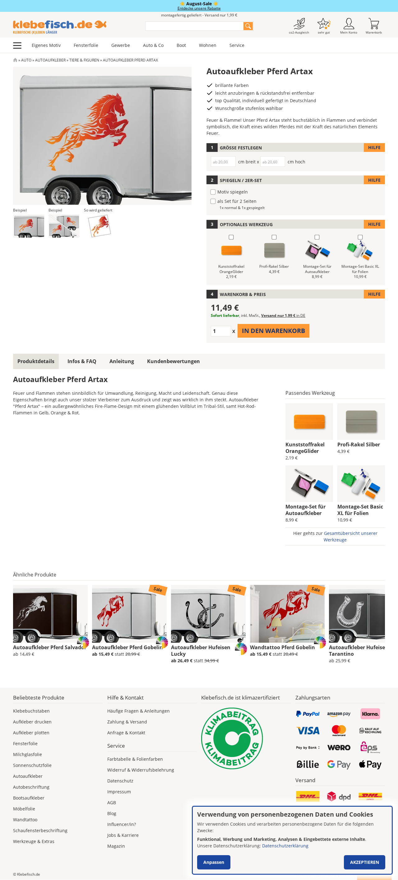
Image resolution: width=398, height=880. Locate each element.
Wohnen (207, 45)
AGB (111, 802)
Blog (111, 813)
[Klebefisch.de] (75, 27)
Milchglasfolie (27, 754)
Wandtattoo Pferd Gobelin (282, 647)
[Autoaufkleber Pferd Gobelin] (129, 614)
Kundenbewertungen (173, 361)
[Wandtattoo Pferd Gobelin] (287, 614)
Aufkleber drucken (32, 722)
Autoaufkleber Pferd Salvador (49, 647)
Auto (26, 60)
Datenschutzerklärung (285, 846)
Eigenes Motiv (46, 45)
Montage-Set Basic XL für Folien (360, 510)
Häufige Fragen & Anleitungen (138, 711)
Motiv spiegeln (232, 192)
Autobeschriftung (31, 787)
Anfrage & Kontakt (126, 733)
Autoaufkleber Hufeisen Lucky (200, 650)
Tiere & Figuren (84, 60)
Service (236, 45)
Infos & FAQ (81, 361)
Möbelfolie (24, 809)
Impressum (119, 792)
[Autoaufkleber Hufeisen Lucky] (208, 614)
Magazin (116, 846)
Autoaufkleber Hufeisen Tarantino (358, 650)
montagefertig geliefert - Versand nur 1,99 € (199, 15)
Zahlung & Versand (127, 722)
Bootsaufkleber (28, 798)
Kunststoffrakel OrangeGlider (305, 447)
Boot (181, 45)
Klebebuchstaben (31, 711)
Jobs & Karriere (123, 835)
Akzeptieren (364, 862)
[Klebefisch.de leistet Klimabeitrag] (246, 738)
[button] (28, 226)
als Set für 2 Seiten (237, 201)
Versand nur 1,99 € (283, 315)
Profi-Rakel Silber (358, 444)
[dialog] (292, 840)
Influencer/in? (121, 824)
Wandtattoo (25, 820)
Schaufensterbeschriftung (40, 830)
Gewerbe (120, 45)
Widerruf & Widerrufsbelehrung (140, 770)
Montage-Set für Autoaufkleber (305, 510)
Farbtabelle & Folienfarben (135, 759)
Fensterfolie (86, 45)
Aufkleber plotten (31, 733)
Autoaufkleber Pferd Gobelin (127, 647)
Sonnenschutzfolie (32, 765)
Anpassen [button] (213, 862)
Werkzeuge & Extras (33, 841)
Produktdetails (35, 361)
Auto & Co (153, 45)
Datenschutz (120, 781)
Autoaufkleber (50, 60)
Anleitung (121, 361)
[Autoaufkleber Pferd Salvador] (50, 614)
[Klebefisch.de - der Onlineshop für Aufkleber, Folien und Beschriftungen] (15, 60)
